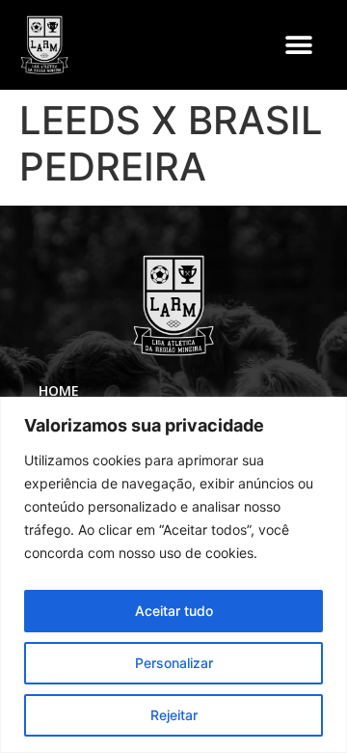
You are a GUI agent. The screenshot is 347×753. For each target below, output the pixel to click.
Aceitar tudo (174, 610)
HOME (59, 390)
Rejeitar (174, 715)
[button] (298, 45)
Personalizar (174, 663)
